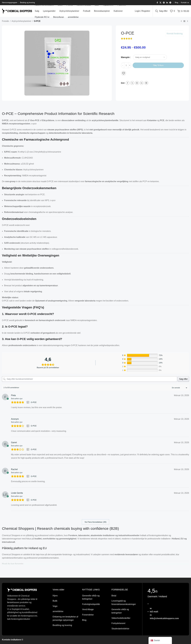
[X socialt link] (160, 2)
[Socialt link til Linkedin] (167, 2)
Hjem (55, 596)
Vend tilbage (88, 609)
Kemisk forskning (175, 33)
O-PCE (34, 402)
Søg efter (183, 379)
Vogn (55, 606)
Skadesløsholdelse (120, 629)
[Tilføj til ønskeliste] (123, 73)
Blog (84, 620)
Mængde (125, 57)
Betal (113, 596)
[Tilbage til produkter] (184, 21)
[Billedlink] (22, 590)
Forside (5, 21)
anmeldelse (58, 611)
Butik (55, 601)
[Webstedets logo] (17, 11)
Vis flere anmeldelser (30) (95, 522)
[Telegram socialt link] (170, 2)
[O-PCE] (28, 402)
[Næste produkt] (187, 21)
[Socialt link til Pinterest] (164, 2)
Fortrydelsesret (118, 623)
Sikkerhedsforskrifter (120, 618)
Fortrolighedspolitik (91, 604)
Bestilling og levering (62, 625)
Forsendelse (88, 615)
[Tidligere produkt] (181, 21)
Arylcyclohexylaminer (21, 21)
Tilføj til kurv (158, 65)
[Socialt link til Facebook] (157, 2)
